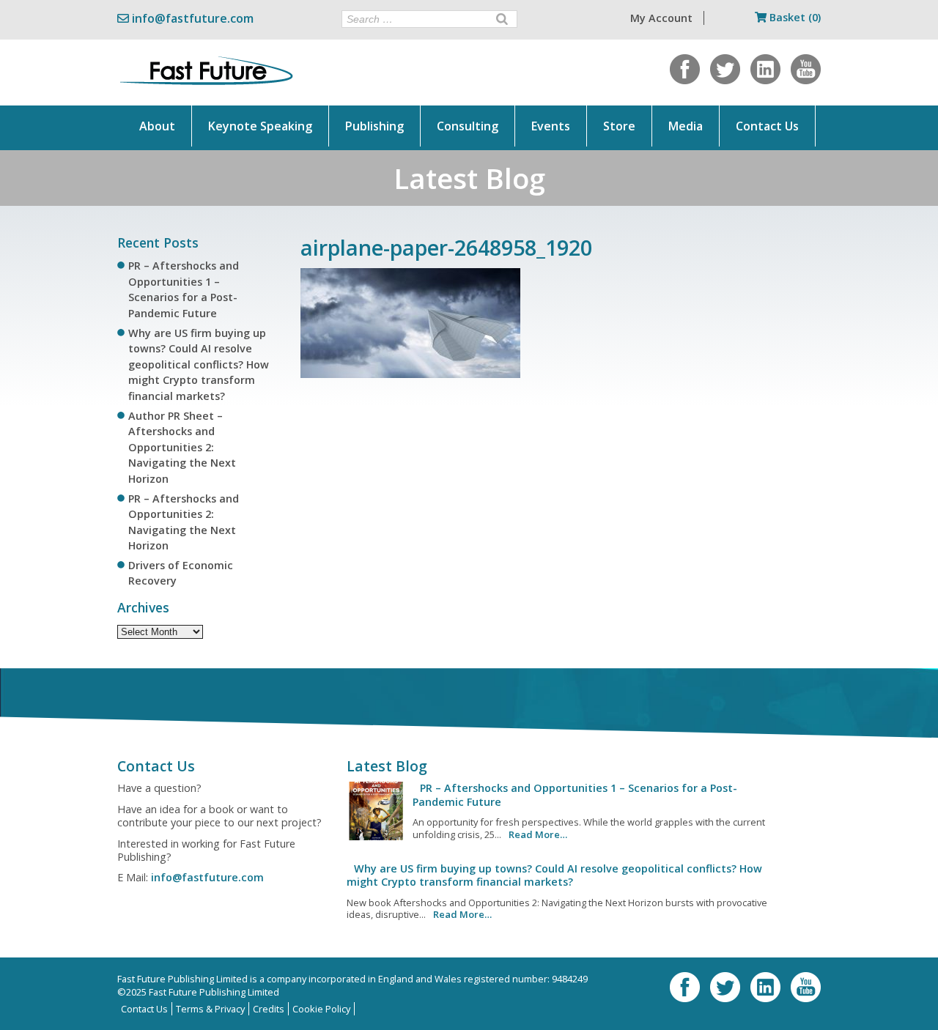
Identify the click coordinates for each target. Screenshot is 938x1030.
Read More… (538, 834)
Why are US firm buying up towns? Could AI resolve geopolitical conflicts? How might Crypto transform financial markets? (198, 364)
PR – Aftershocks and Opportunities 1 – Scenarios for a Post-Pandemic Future (575, 794)
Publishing (374, 126)
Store (619, 126)
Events (550, 126)
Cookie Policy (321, 1008)
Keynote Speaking (260, 126)
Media (685, 126)
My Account (661, 18)
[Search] (502, 19)
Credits (268, 1008)
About (157, 126)
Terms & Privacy (210, 1008)
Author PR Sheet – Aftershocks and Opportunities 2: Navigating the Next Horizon (182, 447)
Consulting (467, 126)
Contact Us (767, 126)
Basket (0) (794, 17)
